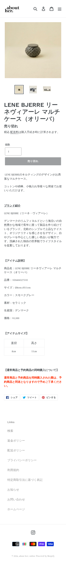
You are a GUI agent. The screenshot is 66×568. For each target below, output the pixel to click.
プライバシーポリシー (22, 460)
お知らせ (13, 489)
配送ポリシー (16, 450)
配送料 (14, 132)
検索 (10, 430)
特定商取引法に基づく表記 (25, 480)
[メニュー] (60, 9)
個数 (7, 144)
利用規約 (13, 470)
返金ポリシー (16, 440)
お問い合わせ (16, 499)
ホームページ (16, 509)
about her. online (27, 556)
